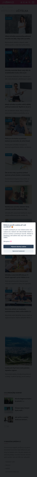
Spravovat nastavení (18, 251)
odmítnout (6, 235)
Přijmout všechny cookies (18, 246)
